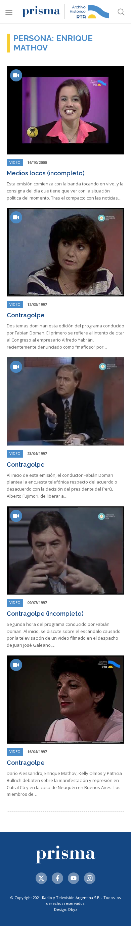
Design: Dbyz (65, 909)
